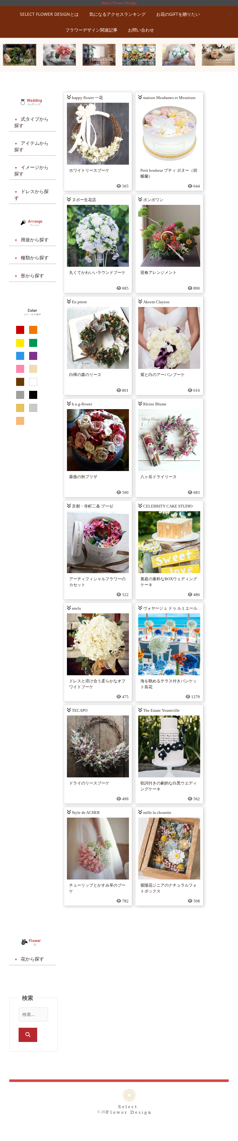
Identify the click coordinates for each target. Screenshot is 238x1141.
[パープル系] (33, 356)
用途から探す (35, 239)
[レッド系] (20, 330)
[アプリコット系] (20, 421)
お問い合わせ (141, 30)
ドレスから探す (31, 195)
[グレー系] (20, 395)
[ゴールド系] (20, 408)
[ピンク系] (20, 369)
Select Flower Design (119, 3)
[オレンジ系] (33, 330)
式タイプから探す (31, 122)
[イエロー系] (20, 343)
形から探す (32, 275)
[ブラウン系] (20, 382)
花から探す (32, 959)
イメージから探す (31, 170)
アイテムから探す (31, 146)
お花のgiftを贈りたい (178, 14)
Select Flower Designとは (49, 14)
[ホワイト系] (33, 382)
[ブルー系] (20, 356)
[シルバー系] (33, 408)
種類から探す (35, 257)
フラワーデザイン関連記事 (91, 30)
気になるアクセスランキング (117, 14)
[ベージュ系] (33, 369)
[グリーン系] (33, 343)
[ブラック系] (33, 395)
